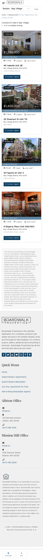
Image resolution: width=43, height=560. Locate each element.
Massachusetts (13, 15)
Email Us (6, 411)
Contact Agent (13, 77)
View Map (8, 555)
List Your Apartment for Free (15, 387)
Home (4, 15)
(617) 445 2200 (9, 462)
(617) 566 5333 (9, 428)
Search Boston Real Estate (13, 382)
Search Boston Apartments (14, 377)
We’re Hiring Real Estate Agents (16, 392)
